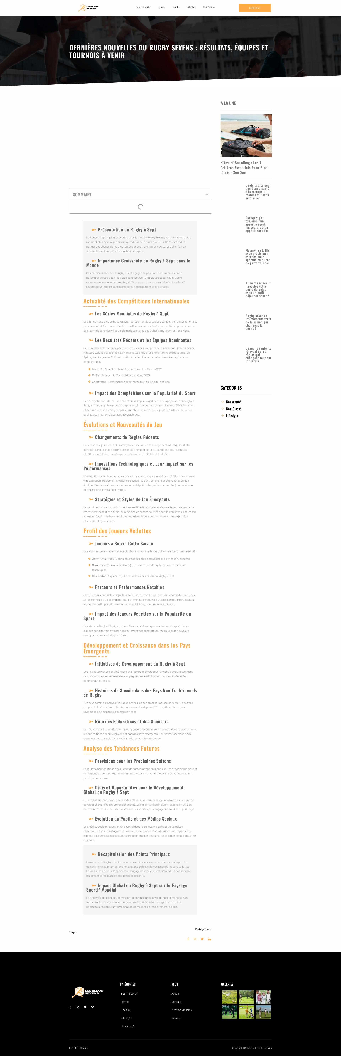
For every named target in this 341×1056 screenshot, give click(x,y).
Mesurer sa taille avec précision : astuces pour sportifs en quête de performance (258, 256)
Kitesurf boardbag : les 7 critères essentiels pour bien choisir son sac (244, 167)
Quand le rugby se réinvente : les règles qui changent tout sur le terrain (259, 354)
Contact (176, 1001)
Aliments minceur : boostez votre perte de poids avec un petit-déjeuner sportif (258, 289)
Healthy (176, 6)
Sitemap (176, 1018)
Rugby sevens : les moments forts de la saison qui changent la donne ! (258, 322)
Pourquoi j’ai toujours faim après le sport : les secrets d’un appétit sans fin (257, 224)
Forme (161, 6)
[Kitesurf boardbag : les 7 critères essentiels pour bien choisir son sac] (246, 135)
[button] (206, 194)
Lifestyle (191, 6)
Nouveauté (209, 6)
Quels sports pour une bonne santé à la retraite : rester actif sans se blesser (258, 191)
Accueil (175, 993)
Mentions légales (181, 1009)
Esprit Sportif (143, 6)
